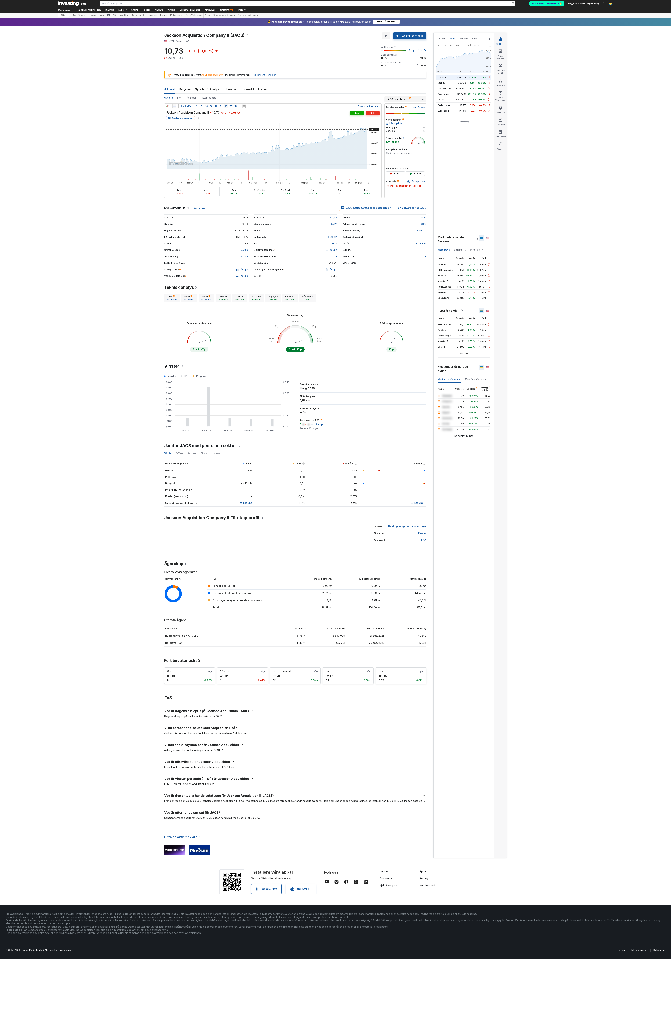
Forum (262, 89)
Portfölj (424, 878)
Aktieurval (210, 10)
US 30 (441, 99)
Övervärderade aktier (248, 15)
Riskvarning (659, 950)
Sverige (93, 15)
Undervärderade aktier (224, 15)
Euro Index (443, 110)
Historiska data (208, 97)
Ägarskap (192, 97)
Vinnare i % (460, 249)
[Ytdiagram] (174, 106)
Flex (381, 671)
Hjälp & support (388, 885)
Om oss (384, 871)
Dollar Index (444, 105)
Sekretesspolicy (639, 950)
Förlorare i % (477, 249)
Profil (180, 97)
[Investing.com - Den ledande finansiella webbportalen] (72, 3)
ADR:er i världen (120, 15)
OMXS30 (442, 77)
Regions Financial (282, 671)
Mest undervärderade (449, 379)
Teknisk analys (179, 287)
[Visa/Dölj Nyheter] (244, 106)
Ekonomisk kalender (190, 10)
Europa (163, 15)
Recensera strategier (265, 75)
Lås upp (247, 502)
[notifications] (604, 3)
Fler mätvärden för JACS (411, 207)
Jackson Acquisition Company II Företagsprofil (211, 517)
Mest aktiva (444, 249)
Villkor (622, 950)
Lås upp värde (415, 50)
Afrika (207, 15)
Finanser (232, 89)
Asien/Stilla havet (194, 15)
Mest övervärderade (476, 379)
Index (452, 38)
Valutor (441, 38)
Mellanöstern (176, 15)
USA (423, 540)
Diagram (185, 89)
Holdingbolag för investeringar (407, 526)
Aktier (63, 15)
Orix (169, 671)
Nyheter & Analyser (208, 89)
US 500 (441, 82)
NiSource (224, 671)
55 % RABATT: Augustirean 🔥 (547, 3)
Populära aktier (448, 310)
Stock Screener (79, 15)
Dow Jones (443, 94)
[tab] (172, 298)
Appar (423, 871)
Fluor (328, 671)
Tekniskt (248, 89)
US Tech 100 (444, 88)
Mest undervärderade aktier (453, 368)
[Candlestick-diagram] (168, 106)
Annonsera (386, 878)
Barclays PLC (173, 642)
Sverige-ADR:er (138, 15)
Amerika (153, 15)
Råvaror (464, 38)
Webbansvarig (428, 885)
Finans (422, 533)
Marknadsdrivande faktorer (451, 239)
